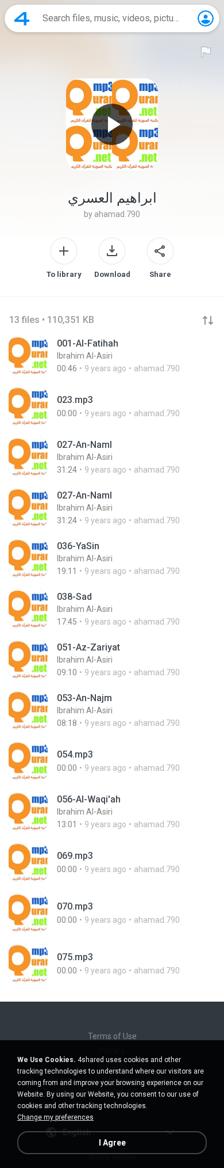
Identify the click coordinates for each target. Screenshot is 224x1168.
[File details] (112, 355)
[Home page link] (21, 18)
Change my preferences (55, 1117)
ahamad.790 (117, 214)
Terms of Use (112, 1036)
